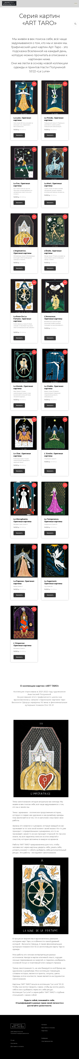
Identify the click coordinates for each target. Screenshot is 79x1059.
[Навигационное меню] (75, 4)
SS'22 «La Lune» (39, 71)
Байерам (44, 1038)
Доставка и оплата (17, 1046)
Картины (44, 1030)
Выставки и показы (48, 1028)
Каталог (44, 1024)
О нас (13, 1040)
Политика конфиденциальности (20, 1033)
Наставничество (47, 1041)
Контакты (14, 1043)
